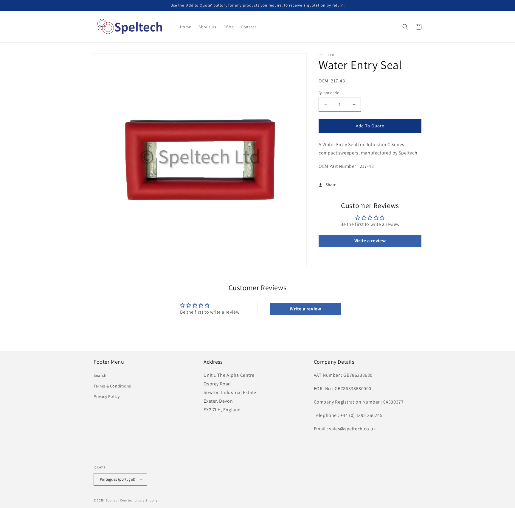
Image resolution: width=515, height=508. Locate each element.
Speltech (113, 500)
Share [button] (330, 184)
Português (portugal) (117, 479)
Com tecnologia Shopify (138, 500)
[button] (405, 26)
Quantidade (329, 92)
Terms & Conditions (112, 386)
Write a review (370, 240)
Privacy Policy (107, 396)
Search (100, 375)
